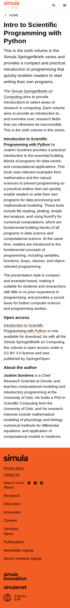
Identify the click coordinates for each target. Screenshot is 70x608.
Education (12, 504)
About (9, 487)
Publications (14, 542)
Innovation (12, 512)
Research (12, 496)
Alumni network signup (23, 558)
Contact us (11, 474)
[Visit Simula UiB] (15, 598)
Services (11, 529)
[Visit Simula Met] (15, 587)
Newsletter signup (19, 550)
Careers (10, 520)
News (8, 534)
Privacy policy (14, 468)
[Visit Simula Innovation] (15, 577)
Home (13, 15)
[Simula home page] (16, 464)
